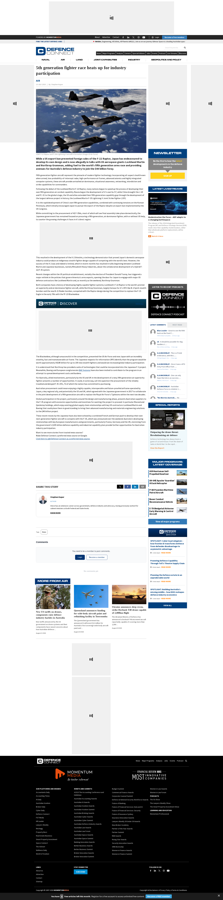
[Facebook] (150, 870)
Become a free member (174, 37)
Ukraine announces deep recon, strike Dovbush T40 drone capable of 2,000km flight (129, 610)
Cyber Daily (40, 810)
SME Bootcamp (118, 847)
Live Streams (172, 53)
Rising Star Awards (119, 839)
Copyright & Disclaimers (149, 890)
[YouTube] (168, 870)
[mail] (142, 487)
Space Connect (42, 843)
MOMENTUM (53, 37)
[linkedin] (135, 487)
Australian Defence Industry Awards (88, 824)
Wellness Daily (41, 850)
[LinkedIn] (155, 870)
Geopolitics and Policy (166, 60)
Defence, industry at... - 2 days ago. (167, 380)
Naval (46, 60)
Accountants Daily (43, 792)
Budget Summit (118, 789)
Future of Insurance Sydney (122, 814)
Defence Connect (42, 814)
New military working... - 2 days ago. (167, 347)
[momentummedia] (74, 775)
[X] (120, 487)
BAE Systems (84, 370)
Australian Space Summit (83, 838)
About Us (39, 870)
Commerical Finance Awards (123, 792)
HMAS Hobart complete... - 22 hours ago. (168, 336)
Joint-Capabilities (105, 60)
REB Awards (116, 836)
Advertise (106, 37)
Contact (116, 37)
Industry (134, 60)
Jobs (148, 53)
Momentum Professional (159, 814)
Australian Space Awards (83, 835)
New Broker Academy (120, 825)
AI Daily (38, 799)
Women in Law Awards (158, 789)
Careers (128, 53)
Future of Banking (119, 803)
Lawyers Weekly (42, 825)
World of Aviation (42, 854)
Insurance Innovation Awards (123, 818)
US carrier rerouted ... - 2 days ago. (167, 392)
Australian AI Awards (82, 802)
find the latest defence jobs (49, 41)
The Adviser (40, 846)
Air (63, 60)
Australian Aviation (43, 803)
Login (157, 37)
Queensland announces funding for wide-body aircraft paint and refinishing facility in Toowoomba (90, 613)
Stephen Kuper (57, 84)
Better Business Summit (83, 849)
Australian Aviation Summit (84, 809)
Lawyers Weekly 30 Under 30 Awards (126, 821)
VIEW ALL (140, 303)
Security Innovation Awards (122, 843)
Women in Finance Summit (122, 854)
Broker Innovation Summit (84, 856)
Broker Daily (40, 807)
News (99, 53)
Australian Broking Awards (84, 813)
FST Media (40, 817)
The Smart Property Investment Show (164, 807)
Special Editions (139, 53)
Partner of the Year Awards (122, 828)
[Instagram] (163, 870)
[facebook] (127, 487)
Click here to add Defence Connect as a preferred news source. (63, 438)
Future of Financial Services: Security (126, 810)
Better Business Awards (83, 846)
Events (154, 53)
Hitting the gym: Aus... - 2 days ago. (167, 358)
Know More (55, 513)
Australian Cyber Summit (83, 820)
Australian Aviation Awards (84, 806)
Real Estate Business (44, 836)
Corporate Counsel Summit (122, 796)
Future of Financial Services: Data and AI (127, 807)
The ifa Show (155, 799)
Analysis (120, 53)
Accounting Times (43, 796)
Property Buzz (41, 832)
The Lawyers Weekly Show (160, 803)
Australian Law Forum (82, 831)
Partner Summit (118, 832)
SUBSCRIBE (80, 872)
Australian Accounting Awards (85, 798)
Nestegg (39, 828)
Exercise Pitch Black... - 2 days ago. (167, 369)
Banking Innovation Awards (84, 842)
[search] (185, 47)
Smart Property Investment (46, 839)
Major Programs (109, 53)
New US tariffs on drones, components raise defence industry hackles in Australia (50, 615)
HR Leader (40, 821)
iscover (183, 53)
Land (79, 60)
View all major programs (168, 521)
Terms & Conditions (179, 890)
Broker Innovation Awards (84, 853)
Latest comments (158, 325)
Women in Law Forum (158, 792)
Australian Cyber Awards (83, 817)
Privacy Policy (165, 890)
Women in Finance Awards (122, 850)
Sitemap (39, 881)
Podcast (162, 53)
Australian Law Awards (82, 827)
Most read (177, 325)
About (97, 37)
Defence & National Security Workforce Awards (130, 800)
